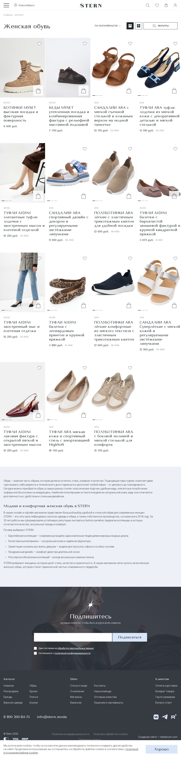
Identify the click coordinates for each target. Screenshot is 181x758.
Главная (8, 15)
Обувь (33, 685)
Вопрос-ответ (163, 702)
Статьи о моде (78, 685)
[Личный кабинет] (175, 5)
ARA (96, 102)
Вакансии (75, 702)
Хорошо (161, 749)
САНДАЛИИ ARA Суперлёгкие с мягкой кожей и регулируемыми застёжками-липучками (160, 333)
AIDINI (7, 208)
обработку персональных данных (75, 648)
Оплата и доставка (166, 685)
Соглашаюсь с (64, 653)
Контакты (100, 685)
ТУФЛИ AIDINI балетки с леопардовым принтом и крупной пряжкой (66, 330)
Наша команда (102, 691)
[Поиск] (148, 5)
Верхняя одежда (13, 702)
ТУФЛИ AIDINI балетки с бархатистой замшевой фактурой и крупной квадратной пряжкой (160, 223)
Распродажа (11, 691)
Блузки (34, 702)
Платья (34, 697)
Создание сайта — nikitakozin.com (157, 737)
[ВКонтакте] (156, 717)
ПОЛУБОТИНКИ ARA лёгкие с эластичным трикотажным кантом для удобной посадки (114, 219)
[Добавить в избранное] (39, 43)
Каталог (19, 15)
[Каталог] (6, 5)
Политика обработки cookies (111, 734)
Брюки (33, 691)
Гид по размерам (165, 697)
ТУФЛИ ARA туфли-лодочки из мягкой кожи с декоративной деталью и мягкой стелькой (160, 116)
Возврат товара (164, 691)
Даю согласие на (66, 648)
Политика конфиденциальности (70, 734)
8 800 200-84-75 (17, 717)
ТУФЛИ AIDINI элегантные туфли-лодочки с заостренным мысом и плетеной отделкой (24, 221)
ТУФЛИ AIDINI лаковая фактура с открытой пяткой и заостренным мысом (22, 438)
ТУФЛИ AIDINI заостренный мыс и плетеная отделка (22, 326)
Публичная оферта (90, 739)
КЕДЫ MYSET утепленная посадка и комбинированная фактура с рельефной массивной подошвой (69, 116)
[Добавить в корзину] (38, 91)
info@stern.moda (52, 717)
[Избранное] (157, 5)
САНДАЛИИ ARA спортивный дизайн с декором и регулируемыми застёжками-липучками (68, 223)
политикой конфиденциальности (72, 653)
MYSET (7, 102)
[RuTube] (173, 717)
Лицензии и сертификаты (108, 702)
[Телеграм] (165, 717)
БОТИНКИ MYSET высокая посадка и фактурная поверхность (21, 114)
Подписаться (129, 637)
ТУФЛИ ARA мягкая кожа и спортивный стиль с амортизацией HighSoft (69, 438)
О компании (77, 691)
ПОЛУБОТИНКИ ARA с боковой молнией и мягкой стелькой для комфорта (113, 438)
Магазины (76, 697)
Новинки (9, 685)
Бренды (8, 697)
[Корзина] (166, 5)
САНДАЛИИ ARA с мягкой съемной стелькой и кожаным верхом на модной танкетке (113, 116)
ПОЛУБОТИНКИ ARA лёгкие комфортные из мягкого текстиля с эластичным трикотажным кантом (114, 330)
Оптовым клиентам (105, 697)
